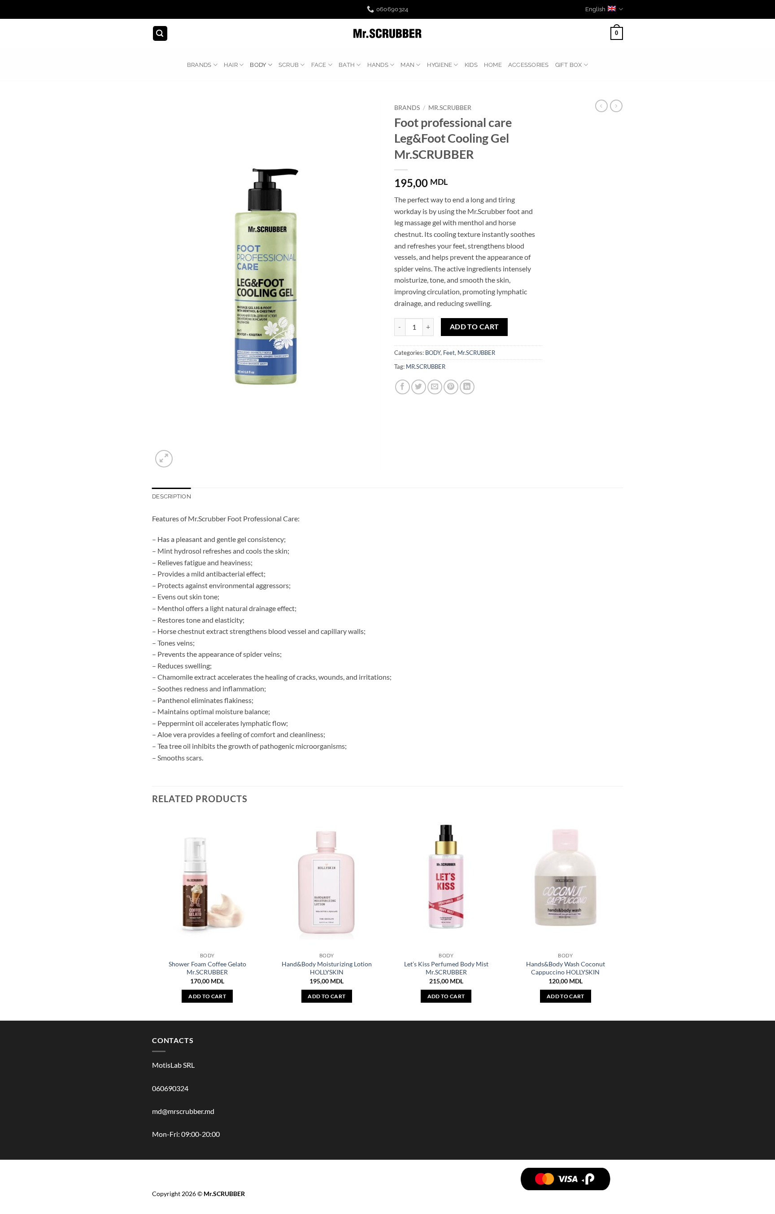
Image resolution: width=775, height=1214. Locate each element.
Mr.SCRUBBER (449, 107)
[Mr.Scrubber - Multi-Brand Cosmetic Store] (387, 34)
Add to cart (474, 327)
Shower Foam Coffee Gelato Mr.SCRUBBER (207, 968)
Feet (449, 352)
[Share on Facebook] (402, 387)
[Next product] (601, 106)
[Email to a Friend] (434, 387)
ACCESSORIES (528, 64)
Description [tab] (171, 496)
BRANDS (199, 64)
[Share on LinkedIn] (467, 387)
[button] (160, 33)
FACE (319, 64)
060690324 (170, 1088)
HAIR (231, 64)
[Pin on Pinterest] (451, 387)
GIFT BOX (568, 64)
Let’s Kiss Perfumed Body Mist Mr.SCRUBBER (446, 968)
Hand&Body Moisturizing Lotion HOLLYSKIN (327, 968)
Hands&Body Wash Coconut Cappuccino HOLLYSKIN (565, 968)
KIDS (471, 64)
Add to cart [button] (207, 996)
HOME (493, 64)
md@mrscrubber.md (183, 1111)
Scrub (289, 64)
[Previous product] (616, 106)
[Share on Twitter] (418, 387)
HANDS (377, 64)
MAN (407, 64)
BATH (347, 64)
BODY (258, 64)
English (595, 9)
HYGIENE (440, 64)
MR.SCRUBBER (425, 366)
